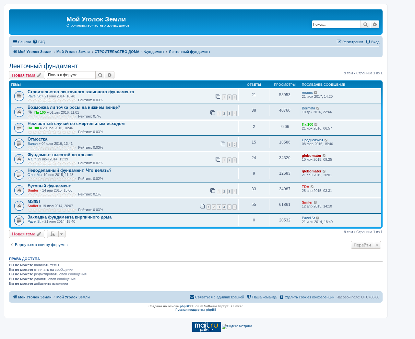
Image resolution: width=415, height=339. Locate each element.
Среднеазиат (312, 140)
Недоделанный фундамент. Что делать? (70, 170)
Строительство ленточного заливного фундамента (81, 91)
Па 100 (40, 112)
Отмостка (37, 139)
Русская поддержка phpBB (196, 309)
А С (30, 159)
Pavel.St (34, 96)
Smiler (33, 190)
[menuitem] (38, 42)
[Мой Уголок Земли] (38, 21)
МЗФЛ (34, 201)
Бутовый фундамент (49, 185)
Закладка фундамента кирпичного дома (70, 217)
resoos (307, 92)
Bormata (308, 108)
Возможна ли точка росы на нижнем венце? (74, 107)
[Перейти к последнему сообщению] (316, 92)
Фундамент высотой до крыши (60, 154)
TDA (305, 187)
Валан (33, 143)
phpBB (185, 306)
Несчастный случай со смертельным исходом (76, 123)
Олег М (34, 175)
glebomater (311, 155)
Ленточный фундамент (43, 65)
